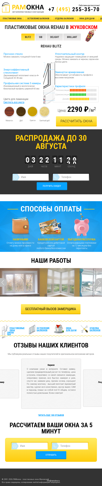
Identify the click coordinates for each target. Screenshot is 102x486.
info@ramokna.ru (53, 481)
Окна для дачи (86, 18)
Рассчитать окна (76, 121)
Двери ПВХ (10, 333)
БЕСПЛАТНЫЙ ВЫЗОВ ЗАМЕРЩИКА (50, 309)
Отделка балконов (64, 18)
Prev (3, 282)
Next (98, 282)
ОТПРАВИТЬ (51, 455)
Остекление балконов (38, 18)
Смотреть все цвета (13, 102)
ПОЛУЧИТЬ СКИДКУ (52, 186)
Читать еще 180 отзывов (51, 415)
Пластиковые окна (12, 18)
